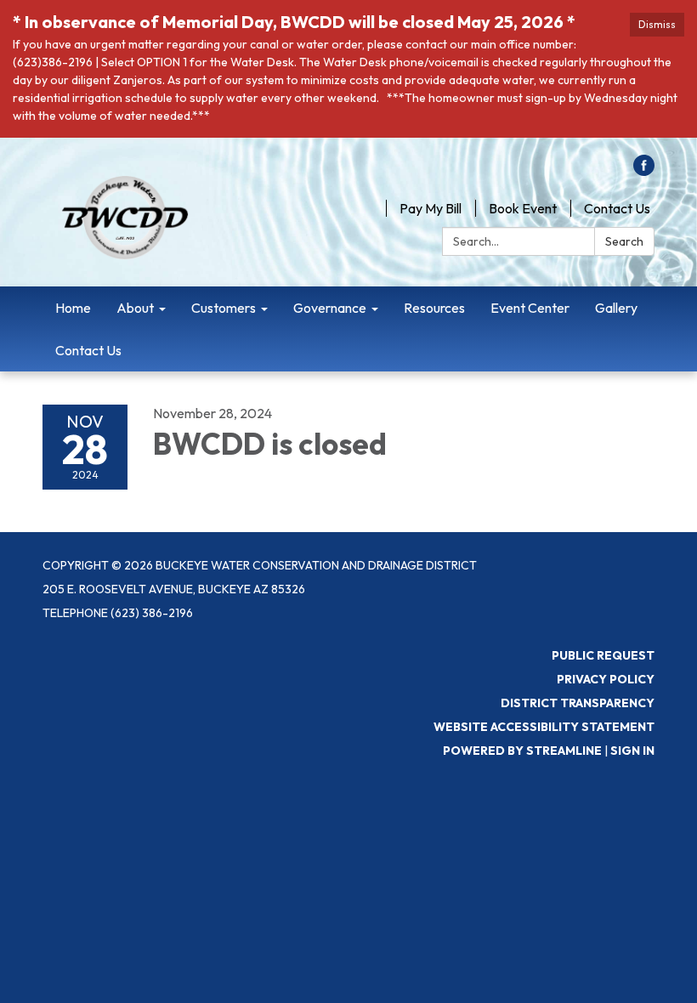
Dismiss (657, 24)
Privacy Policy (605, 679)
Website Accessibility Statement (544, 726)
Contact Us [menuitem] (88, 350)
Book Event (523, 208)
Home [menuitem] (73, 307)
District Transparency (577, 703)
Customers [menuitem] (223, 307)
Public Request (603, 655)
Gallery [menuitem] (616, 307)
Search (624, 241)
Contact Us (617, 208)
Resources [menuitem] (434, 307)
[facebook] (643, 170)
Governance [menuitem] (329, 307)
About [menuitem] (135, 307)
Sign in (632, 750)
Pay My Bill (431, 208)
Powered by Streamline (522, 750)
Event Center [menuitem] (530, 307)
